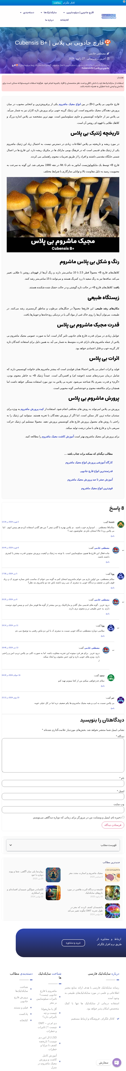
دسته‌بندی (28, 13)
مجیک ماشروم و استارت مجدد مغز (86, 873)
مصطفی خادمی (101, 548)
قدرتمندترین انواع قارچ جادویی (96, 471)
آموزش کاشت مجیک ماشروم (58, 436)
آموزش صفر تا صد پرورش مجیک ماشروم (90, 479)
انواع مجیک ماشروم (70, 104)
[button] (11, 845)
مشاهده (57, 2)
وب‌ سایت (119, 804)
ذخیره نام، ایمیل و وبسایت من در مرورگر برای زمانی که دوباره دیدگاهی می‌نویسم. (77, 817)
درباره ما (49, 20)
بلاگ (91, 65)
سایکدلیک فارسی (102, 65)
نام (121, 778)
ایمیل (120, 791)
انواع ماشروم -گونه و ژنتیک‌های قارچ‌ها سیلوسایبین (41, 65)
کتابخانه (64, 20)
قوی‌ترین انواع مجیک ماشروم (97, 488)
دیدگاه (120, 736)
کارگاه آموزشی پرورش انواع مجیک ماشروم (89, 462)
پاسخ (112, 536)
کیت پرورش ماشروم (32, 409)
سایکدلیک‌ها (50, 13)
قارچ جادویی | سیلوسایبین (80, 13)
